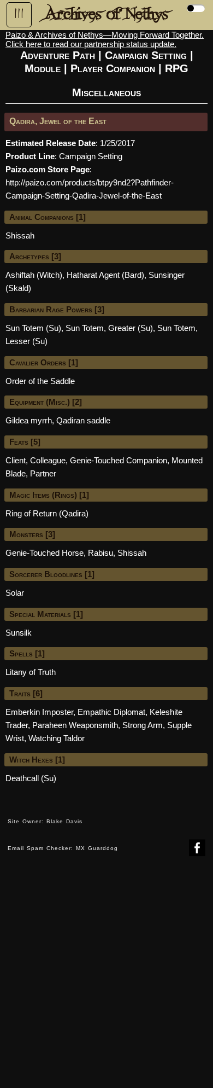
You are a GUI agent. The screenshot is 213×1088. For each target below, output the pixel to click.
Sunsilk (18, 632)
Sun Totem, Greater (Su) (109, 328)
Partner (43, 473)
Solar (14, 592)
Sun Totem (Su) (33, 328)
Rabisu (100, 552)
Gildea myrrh (28, 420)
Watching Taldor (56, 738)
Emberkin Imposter (39, 712)
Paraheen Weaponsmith (75, 725)
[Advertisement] (106, 980)
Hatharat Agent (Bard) (105, 275)
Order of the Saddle (40, 381)
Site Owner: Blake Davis (45, 821)
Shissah (19, 235)
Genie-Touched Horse (44, 552)
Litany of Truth (30, 672)
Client (15, 460)
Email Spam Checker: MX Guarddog (63, 848)
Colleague (48, 460)
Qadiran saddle (83, 420)
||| (19, 13)
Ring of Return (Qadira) (46, 513)
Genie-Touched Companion (118, 460)
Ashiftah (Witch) (33, 275)
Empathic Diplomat (111, 712)
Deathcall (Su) (30, 778)
